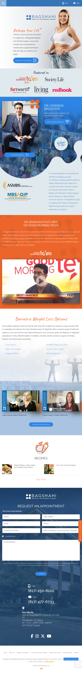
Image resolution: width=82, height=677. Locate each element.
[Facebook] (32, 636)
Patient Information (55, 652)
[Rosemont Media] (41, 669)
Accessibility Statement (71, 659)
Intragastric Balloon (12, 353)
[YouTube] (49, 636)
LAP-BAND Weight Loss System (57, 344)
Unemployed (10, 536)
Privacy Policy (53, 659)
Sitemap (60, 659)
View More (41, 479)
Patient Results (67, 652)
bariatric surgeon (64, 177)
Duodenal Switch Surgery (55, 349)
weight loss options (17, 238)
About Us (12, 652)
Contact (76, 652)
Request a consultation (23, 60)
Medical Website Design (40, 665)
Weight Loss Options (23, 652)
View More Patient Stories (41, 424)
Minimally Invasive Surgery (39, 652)
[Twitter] (43, 636)
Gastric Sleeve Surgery (13, 349)
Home (5, 652)
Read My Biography (17, 155)
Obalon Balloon (10, 345)
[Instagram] (37, 636)
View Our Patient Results (55, 122)
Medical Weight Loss (53, 353)
